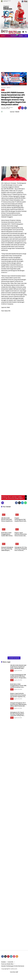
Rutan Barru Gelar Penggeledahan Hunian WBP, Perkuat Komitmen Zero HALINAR (7, 534)
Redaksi (3, 962)
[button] (23, 32)
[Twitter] (19, 502)
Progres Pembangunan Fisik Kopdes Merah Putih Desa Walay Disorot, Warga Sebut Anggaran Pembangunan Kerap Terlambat (21, 519)
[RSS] (17, 956)
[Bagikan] (25, 108)
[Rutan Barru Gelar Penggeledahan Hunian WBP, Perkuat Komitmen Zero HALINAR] (7, 527)
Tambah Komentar (14, 658)
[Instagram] (14, 956)
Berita (3, 90)
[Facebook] (16, 502)
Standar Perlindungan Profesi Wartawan (12, 966)
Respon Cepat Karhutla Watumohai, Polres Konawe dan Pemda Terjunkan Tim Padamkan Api (21, 534)
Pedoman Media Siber (7, 964)
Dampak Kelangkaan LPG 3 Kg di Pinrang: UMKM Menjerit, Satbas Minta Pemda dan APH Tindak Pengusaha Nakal (7, 549)
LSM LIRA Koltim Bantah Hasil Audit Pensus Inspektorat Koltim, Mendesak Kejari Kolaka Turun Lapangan (6, 519)
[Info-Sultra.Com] (11, 32)
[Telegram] (22, 502)
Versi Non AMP (14, 972)
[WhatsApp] (25, 502)
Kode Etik (10, 962)
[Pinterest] (8, 956)
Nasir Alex (3, 107)
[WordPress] (11, 956)
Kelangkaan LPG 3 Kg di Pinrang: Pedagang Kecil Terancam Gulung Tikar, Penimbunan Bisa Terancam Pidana (21, 549)
